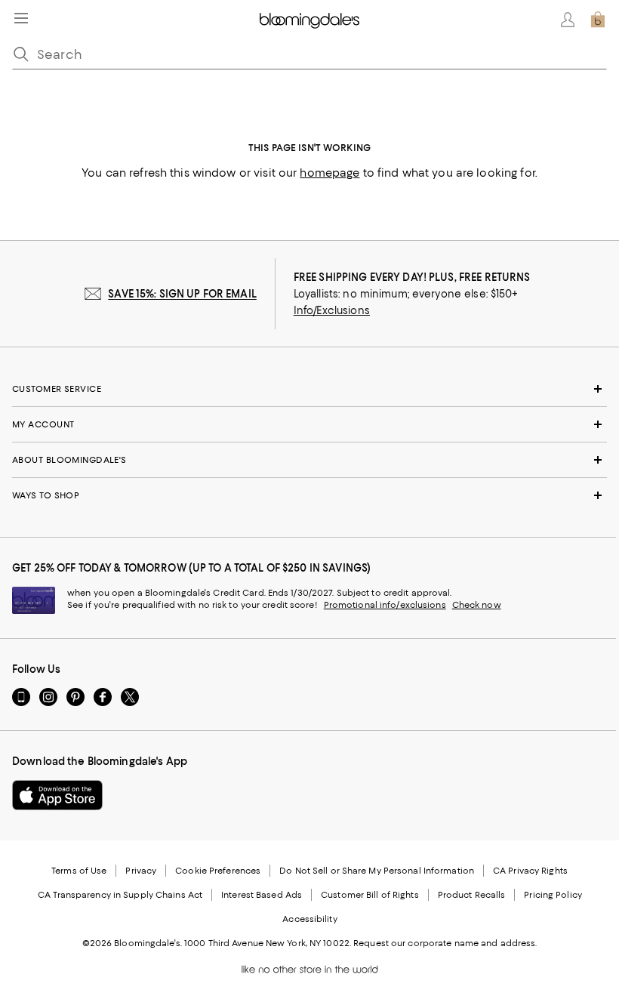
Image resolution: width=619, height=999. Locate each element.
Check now (476, 605)
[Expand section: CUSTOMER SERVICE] (309, 389)
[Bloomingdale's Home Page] (309, 20)
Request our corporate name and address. (445, 943)
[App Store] (57, 795)
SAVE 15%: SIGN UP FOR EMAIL (182, 294)
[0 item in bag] (598, 20)
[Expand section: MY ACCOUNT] (309, 424)
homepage (329, 173)
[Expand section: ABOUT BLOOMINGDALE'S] (309, 459)
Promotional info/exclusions (385, 605)
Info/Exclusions (332, 310)
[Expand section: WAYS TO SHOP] (309, 495)
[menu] (21, 18)
